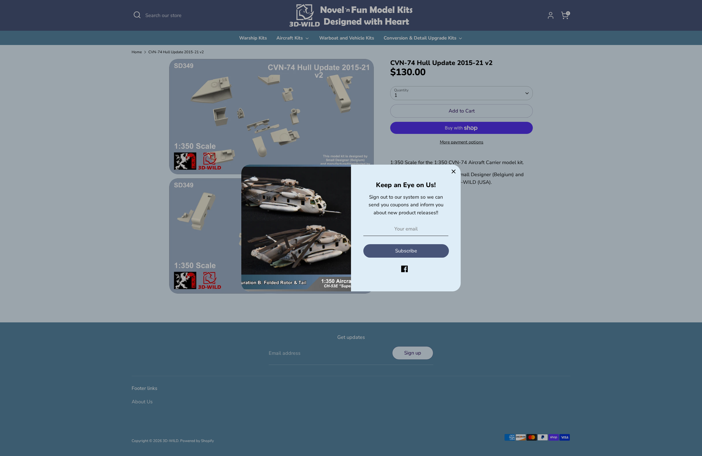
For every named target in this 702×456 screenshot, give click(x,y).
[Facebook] (404, 269)
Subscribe (406, 250)
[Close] (454, 172)
